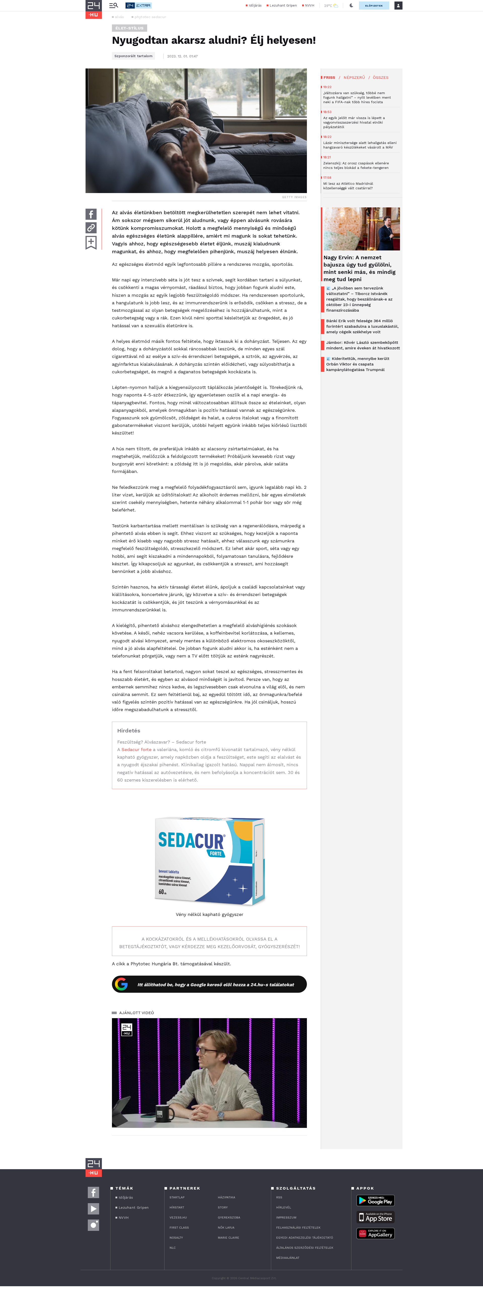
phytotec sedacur (150, 17)
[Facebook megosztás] (91, 214)
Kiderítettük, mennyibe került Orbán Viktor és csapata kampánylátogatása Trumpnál (357, 364)
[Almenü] (113, 5)
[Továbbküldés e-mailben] (91, 227)
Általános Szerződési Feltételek (304, 1247)
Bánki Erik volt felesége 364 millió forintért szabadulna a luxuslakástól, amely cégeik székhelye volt (362, 326)
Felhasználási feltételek (298, 1227)
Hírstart (177, 1207)
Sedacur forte (136, 749)
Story (223, 1207)
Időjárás (255, 5)
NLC (173, 1247)
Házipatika (226, 1197)
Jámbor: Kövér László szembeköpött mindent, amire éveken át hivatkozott (363, 345)
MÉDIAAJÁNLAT (287, 1258)
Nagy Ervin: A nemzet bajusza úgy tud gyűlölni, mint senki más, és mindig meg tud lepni (359, 268)
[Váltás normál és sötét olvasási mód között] (351, 6)
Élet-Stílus (129, 28)
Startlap (177, 1197)
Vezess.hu (178, 1217)
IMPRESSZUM (286, 1217)
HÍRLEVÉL (283, 1207)
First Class (179, 1227)
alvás (119, 17)
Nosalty (176, 1237)
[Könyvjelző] (91, 243)
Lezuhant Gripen (283, 5)
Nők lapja (226, 1227)
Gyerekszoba (229, 1217)
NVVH (309, 5)
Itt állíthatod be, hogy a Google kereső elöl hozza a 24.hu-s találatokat (215, 984)
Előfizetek (374, 5)
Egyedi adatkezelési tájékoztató (304, 1237)
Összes (380, 77)
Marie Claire (228, 1237)
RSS (279, 1197)
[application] (209, 1073)
